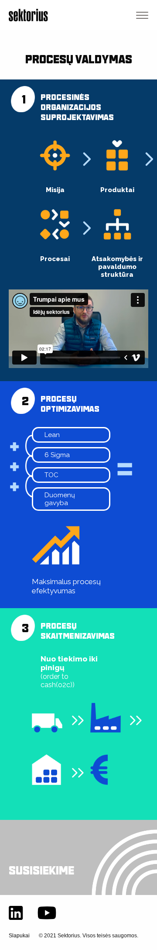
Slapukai (19, 936)
